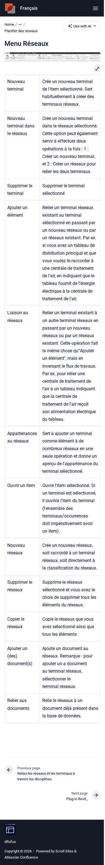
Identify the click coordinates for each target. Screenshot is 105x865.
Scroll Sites (64, 851)
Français (29, 8)
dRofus (10, 842)
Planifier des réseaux (21, 31)
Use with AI (82, 26)
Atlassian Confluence (21, 857)
